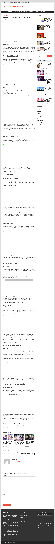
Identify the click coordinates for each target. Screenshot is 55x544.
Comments (45, 60)
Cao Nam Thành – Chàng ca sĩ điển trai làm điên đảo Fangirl (47, 49)
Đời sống (31, 11)
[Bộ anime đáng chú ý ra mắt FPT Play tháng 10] (40, 74)
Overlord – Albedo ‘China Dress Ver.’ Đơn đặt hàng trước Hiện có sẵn (48, 100)
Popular (39, 60)
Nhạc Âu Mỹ (39, 114)
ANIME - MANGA (5, 15)
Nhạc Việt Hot (24, 11)
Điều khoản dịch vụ (17, 2)
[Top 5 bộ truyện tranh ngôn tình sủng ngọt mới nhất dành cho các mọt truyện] (8, 440)
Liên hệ (29, 2)
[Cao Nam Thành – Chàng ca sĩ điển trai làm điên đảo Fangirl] (40, 50)
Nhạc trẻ (10, 11)
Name (4, 489)
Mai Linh (11, 19)
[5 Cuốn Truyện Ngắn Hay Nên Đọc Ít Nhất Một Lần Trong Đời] (40, 21)
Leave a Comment (17, 19)
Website (4, 499)
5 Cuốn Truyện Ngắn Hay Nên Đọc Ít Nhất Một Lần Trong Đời (48, 20)
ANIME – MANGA (42, 11)
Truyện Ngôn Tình (40, 122)
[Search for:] (44, 56)
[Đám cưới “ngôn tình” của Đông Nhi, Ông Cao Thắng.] (40, 44)
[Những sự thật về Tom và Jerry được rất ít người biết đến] (40, 37)
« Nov (38, 530)
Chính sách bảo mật (24, 2)
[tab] (39, 61)
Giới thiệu (11, 2)
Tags (50, 60)
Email (4, 494)
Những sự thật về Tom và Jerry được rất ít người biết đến (48, 35)
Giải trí (36, 11)
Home (5, 11)
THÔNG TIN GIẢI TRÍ (13, 6)
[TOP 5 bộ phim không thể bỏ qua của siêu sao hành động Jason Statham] (40, 29)
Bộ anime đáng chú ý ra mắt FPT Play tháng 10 (48, 72)
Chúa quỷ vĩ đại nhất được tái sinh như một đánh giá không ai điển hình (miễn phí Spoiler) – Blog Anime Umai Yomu (48, 91)
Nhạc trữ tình (17, 11)
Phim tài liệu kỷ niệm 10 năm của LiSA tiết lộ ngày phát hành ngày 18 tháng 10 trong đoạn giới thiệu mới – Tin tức (48, 80)
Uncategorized (40, 124)
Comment (5, 475)
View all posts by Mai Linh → (16, 461)
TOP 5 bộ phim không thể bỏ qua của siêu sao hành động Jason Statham (47, 27)
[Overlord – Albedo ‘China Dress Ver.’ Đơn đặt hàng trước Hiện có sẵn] (40, 101)
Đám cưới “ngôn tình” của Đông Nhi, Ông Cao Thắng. (48, 42)
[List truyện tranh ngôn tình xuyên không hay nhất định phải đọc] (19, 441)
